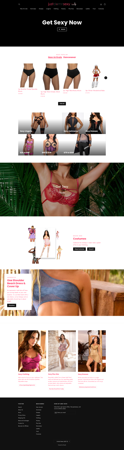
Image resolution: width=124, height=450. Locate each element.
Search (20, 407)
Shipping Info (21, 418)
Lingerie (48, 9)
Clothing (56, 9)
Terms (19, 412)
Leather (88, 9)
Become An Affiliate (23, 426)
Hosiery (63, 9)
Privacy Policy (21, 415)
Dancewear (80, 9)
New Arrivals (23, 9)
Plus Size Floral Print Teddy (56, 389)
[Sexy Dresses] (92, 351)
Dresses (41, 9)
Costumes (101, 9)
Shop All (91, 249)
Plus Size (71, 9)
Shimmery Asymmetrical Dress (87, 387)
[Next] (105, 77)
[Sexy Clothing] (32, 351)
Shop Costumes (79, 249)
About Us (20, 410)
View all (62, 103)
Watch (63, 29)
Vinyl (94, 9)
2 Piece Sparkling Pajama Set (27, 385)
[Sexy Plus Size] (62, 351)
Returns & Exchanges (23, 420)
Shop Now (12, 305)
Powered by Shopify (62, 445)
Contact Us (21, 423)
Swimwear (33, 9)
